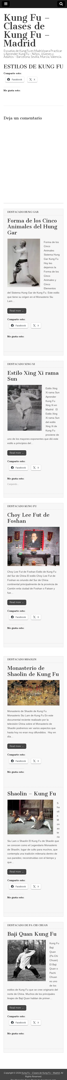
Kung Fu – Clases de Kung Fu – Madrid (27, 30)
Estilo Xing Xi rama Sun (33, 376)
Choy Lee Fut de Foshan (28, 518)
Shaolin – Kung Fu (31, 793)
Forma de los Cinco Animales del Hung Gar (32, 226)
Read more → (17, 310)
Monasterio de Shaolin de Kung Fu (33, 671)
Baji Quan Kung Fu (31, 934)
